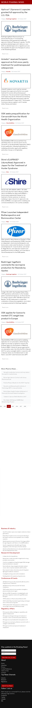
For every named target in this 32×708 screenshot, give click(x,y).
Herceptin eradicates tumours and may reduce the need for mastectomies (15, 373)
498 (25, 406)
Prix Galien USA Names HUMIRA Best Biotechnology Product (12, 401)
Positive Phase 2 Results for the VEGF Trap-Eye (16, 382)
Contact (3, 672)
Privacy (3, 667)
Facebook (4, 695)
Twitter (3, 697)
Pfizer (7, 221)
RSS (2, 701)
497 (21, 406)
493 (5, 406)
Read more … (5, 53)
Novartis (8, 71)
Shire (7, 172)
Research (3, 679)
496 (17, 406)
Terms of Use (5, 670)
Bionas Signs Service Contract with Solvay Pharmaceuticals (14, 378)
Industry (3, 678)
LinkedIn (3, 699)
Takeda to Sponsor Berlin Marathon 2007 (14, 396)
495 (13, 406)
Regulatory (4, 681)
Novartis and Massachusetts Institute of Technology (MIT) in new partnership (14, 387)
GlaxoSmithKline (10, 123)
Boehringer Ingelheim (11, 18)
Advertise (3, 665)
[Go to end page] (30, 405)
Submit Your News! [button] (7, 685)
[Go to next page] (28, 405)
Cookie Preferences (6, 669)
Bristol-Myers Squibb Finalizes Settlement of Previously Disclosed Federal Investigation (14, 392)
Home (2, 663)
